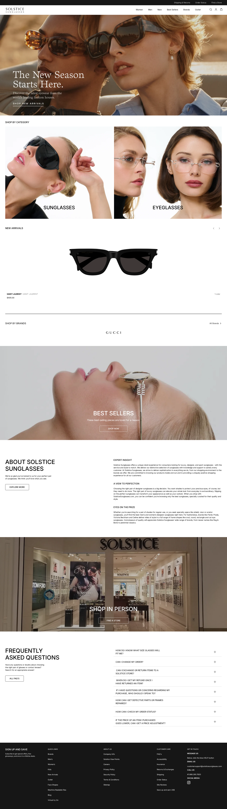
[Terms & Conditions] (112, 779)
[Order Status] (166, 779)
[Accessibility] (166, 759)
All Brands (214, 323)
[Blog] (57, 795)
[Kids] (57, 769)
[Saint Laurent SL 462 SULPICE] (113, 262)
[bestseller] (113, 393)
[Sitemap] (112, 784)
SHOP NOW (113, 428)
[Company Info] (112, 754)
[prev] (213, 228)
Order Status (200, 2)
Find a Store (216, 2)
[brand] (113, 333)
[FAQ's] (166, 754)
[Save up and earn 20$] (166, 789)
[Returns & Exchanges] (166, 769)
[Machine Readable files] (57, 789)
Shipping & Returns (182, 2)
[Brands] (186, 9)
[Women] (139, 9)
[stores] (113, 584)
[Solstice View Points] (112, 759)
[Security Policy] (112, 774)
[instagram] (188, 783)
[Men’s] (57, 759)
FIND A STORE (113, 620)
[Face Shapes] (57, 784)
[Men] (150, 9)
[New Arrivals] (57, 774)
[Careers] (112, 764)
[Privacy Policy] (112, 769)
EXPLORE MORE (17, 487)
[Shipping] (166, 774)
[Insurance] (166, 764)
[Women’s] (57, 764)
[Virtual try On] (57, 800)
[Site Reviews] (166, 784)
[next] (219, 228)
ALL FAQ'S (14, 678)
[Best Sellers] (172, 9)
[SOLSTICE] (15, 10)
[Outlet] (198, 9)
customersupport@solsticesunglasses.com (204, 766)
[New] (160, 9)
